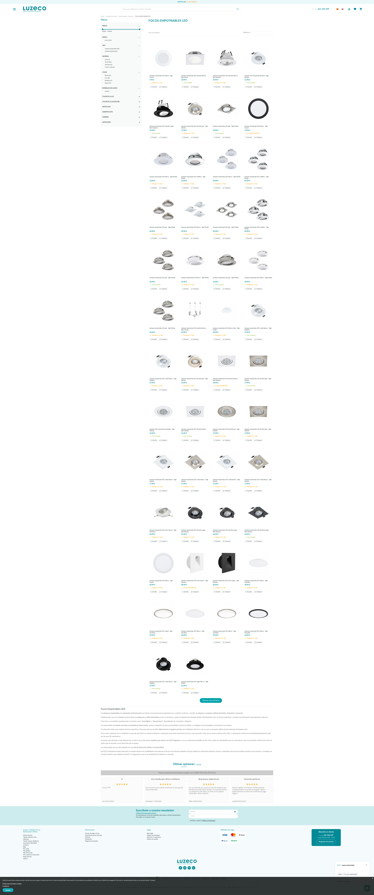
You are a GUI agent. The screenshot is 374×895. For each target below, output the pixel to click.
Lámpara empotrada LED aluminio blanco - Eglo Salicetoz (226, 76)
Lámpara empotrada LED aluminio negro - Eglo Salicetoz (162, 127)
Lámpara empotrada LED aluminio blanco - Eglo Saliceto (226, 379)
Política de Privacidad (208, 820)
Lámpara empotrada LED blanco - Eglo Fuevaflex (256, 581)
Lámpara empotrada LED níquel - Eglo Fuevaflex (161, 632)
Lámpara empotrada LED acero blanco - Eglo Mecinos (194, 581)
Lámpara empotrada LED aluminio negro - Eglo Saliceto (193, 531)
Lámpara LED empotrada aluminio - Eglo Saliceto (256, 76)
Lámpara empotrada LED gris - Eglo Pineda (225, 126)
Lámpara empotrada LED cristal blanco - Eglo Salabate (258, 329)
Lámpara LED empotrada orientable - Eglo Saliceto (162, 430)
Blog (24, 847)
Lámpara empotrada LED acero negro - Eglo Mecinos (226, 581)
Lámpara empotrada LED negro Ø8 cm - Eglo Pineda (194, 682)
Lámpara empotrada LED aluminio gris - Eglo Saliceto (194, 127)
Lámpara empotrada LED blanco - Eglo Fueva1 (161, 76)
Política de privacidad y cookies (12, 883)
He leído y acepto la (202, 820)
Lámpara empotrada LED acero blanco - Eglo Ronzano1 (163, 531)
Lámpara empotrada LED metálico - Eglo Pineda (193, 177)
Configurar (6, 886)
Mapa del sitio (27, 856)
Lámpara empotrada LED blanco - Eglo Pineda (163, 176)
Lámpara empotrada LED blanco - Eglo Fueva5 (256, 127)
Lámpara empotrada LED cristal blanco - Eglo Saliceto (163, 480)
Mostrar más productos (210, 700)
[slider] (102, 29)
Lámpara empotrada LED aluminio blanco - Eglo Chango (194, 329)
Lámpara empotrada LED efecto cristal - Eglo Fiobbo (226, 329)
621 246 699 (323, 9)
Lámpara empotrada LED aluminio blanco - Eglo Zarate (194, 76)
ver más (198, 764)
